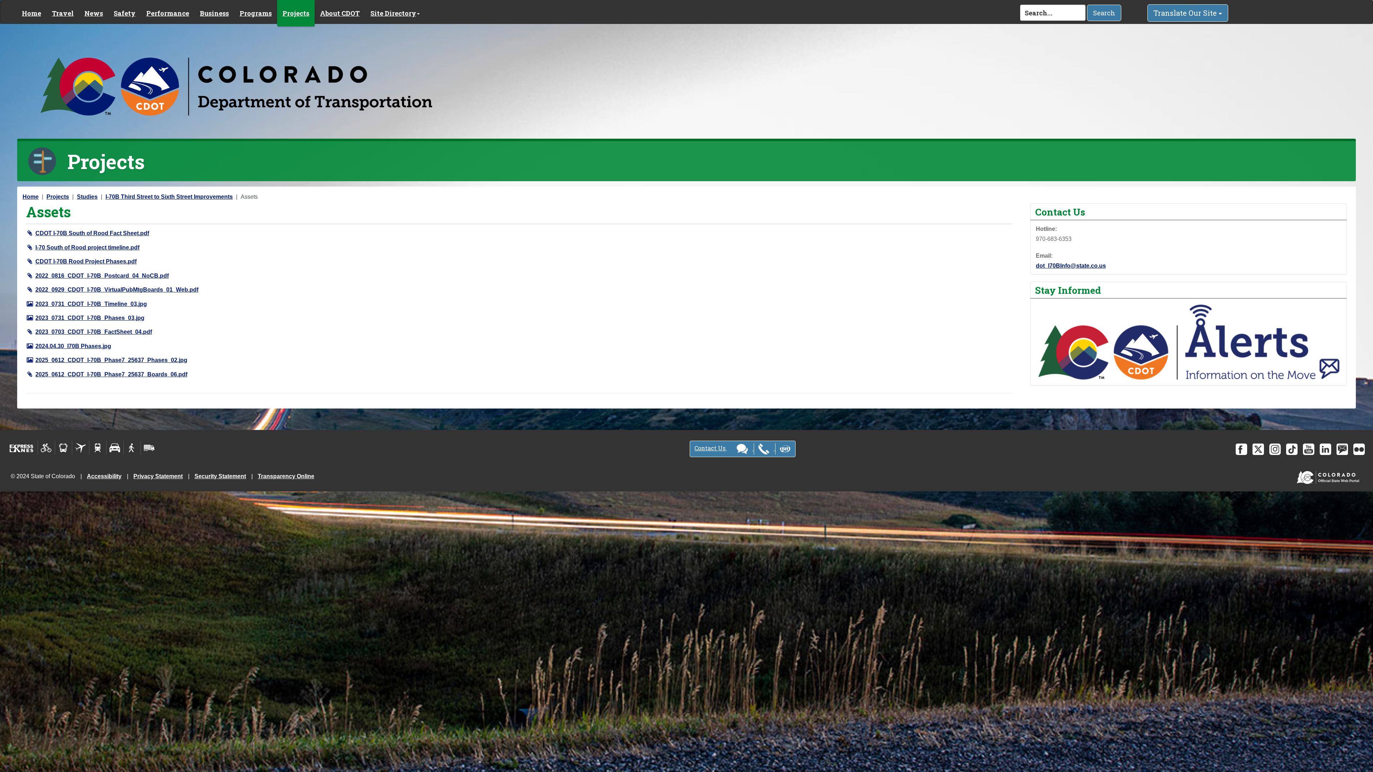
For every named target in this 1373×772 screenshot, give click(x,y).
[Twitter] (1258, 449)
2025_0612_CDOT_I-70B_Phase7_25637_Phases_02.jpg (111, 360)
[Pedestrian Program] (132, 448)
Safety (125, 13)
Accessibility (104, 476)
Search (1104, 13)
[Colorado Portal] (1329, 476)
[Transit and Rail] (63, 448)
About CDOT (340, 13)
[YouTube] (1308, 449)
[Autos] (115, 448)
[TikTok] (1291, 449)
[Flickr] (1359, 449)
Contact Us (710, 448)
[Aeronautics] (80, 448)
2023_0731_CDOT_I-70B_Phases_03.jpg (89, 318)
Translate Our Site (1186, 13)
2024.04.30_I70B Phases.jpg (73, 346)
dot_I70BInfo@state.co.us (1071, 266)
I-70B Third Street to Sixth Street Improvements (169, 197)
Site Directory (393, 13)
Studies (87, 197)
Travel (63, 13)
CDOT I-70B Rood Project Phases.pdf (86, 261)
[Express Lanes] (21, 448)
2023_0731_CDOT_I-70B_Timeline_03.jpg (91, 304)
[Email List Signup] (1342, 449)
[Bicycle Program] (46, 448)
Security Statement (220, 476)
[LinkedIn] (1325, 449)
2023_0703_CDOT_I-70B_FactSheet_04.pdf (93, 332)
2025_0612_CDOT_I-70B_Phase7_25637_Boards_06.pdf (111, 374)
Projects (295, 13)
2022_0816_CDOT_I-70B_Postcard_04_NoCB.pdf (102, 276)
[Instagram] (1275, 449)
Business (214, 13)
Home (31, 13)
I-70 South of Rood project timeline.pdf (87, 247)
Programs (256, 13)
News (93, 13)
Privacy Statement (158, 476)
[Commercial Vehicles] (149, 448)
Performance (167, 13)
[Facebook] (1241, 449)
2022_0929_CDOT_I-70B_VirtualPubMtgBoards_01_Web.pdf (116, 290)
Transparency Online (286, 476)
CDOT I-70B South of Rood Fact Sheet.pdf (92, 233)
